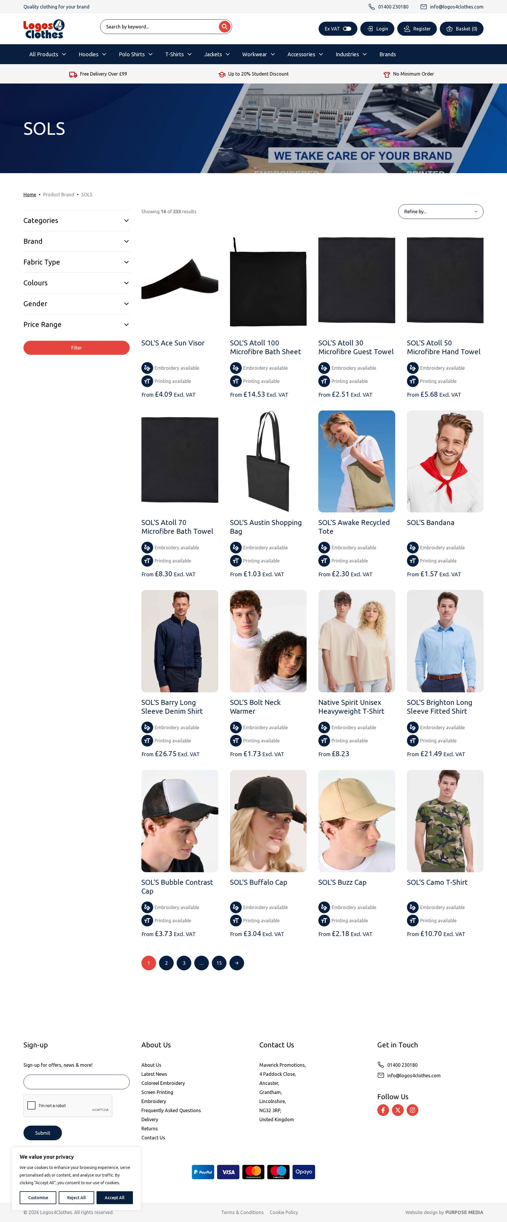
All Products (43, 54)
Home (29, 194)
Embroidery (153, 1101)
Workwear (254, 54)
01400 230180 (402, 1065)
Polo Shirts (132, 54)
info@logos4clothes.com (414, 1075)
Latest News (154, 1074)
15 (219, 963)
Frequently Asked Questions (171, 1110)
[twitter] (398, 1110)
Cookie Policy (284, 1212)
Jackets (213, 54)
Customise (38, 1197)
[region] (76, 1178)
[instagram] (412, 1110)
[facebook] (383, 1110)
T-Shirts (174, 54)
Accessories (301, 54)
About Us (151, 1065)
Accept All (114, 1197)
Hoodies (88, 54)
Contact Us (153, 1137)
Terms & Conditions (242, 1212)
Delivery (149, 1119)
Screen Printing (157, 1092)
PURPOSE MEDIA (464, 1212)
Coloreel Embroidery (163, 1083)
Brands (387, 54)
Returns (149, 1128)
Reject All (76, 1197)
